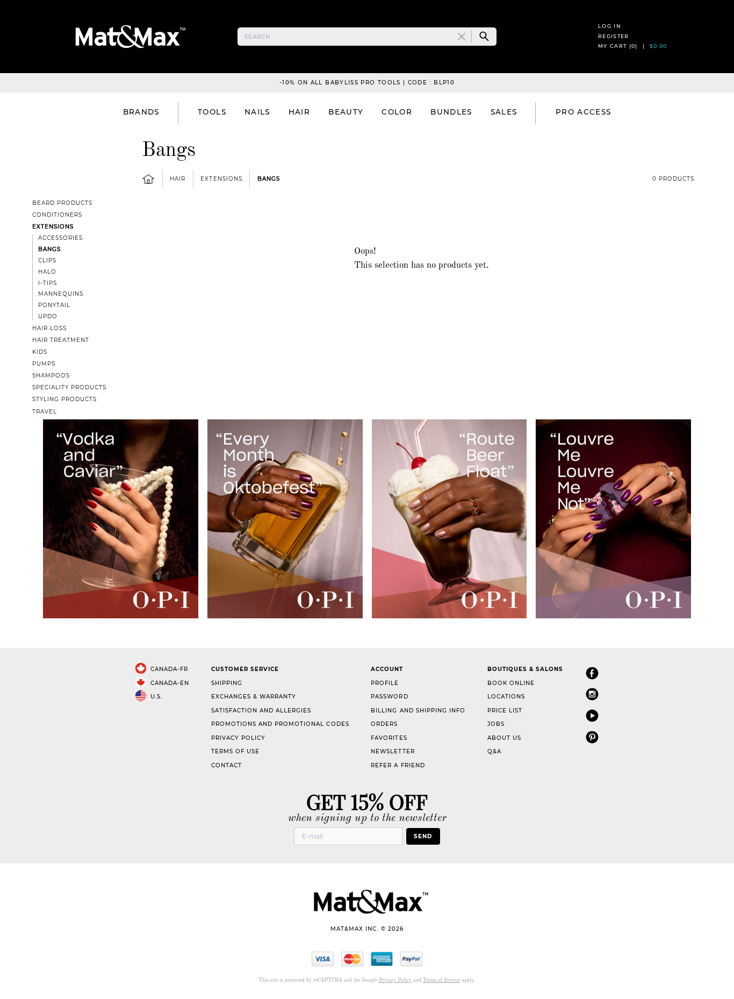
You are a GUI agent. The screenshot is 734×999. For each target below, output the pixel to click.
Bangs (268, 178)
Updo (47, 316)
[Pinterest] (592, 736)
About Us (504, 737)
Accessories (60, 237)
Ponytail (54, 305)
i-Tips (47, 283)
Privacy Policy (238, 737)
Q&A (494, 751)
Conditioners (57, 214)
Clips (47, 260)
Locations (506, 696)
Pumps (43, 363)
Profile (385, 683)
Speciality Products (69, 387)
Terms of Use (235, 751)
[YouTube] (592, 715)
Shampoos (51, 375)
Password (389, 696)
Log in (609, 26)
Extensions (221, 178)
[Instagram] (592, 693)
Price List (504, 710)
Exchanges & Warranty (253, 696)
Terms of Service (441, 980)
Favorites (389, 737)
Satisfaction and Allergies (261, 710)
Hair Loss (49, 328)
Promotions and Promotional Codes (280, 723)
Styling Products (64, 399)
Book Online (511, 683)
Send (423, 836)
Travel (44, 411)
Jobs (496, 723)
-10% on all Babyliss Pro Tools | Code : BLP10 (367, 82)
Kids (39, 351)
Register (613, 36)
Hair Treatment (60, 340)
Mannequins (60, 293)
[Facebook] (592, 672)
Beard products (62, 202)
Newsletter (392, 751)
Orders (384, 723)
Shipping (226, 683)
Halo (47, 271)
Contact (226, 765)
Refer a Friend (397, 765)
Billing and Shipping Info (418, 710)
